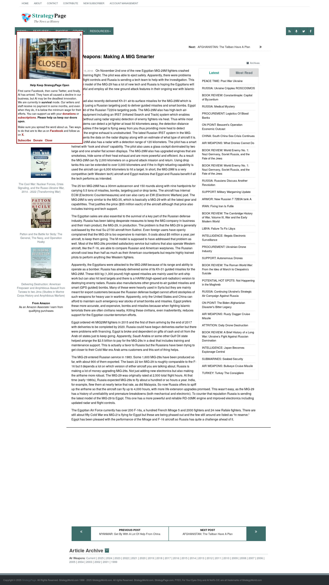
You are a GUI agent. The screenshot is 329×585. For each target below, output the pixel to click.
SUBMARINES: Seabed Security (222, 359)
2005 (72, 562)
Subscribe (24, 140)
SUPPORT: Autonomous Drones (222, 258)
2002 (97, 562)
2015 (184, 558)
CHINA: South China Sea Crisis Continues (228, 136)
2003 (89, 562)
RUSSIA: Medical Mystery (218, 106)
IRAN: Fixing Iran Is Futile (218, 206)
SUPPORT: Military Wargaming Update (226, 192)
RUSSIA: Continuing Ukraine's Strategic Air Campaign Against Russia (227, 293)
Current (90, 558)
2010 (226, 558)
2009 (235, 558)
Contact (52, 3)
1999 (114, 562)
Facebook (56, 131)
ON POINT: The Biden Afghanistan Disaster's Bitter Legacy (223, 305)
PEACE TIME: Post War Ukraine (222, 81)
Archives (255, 63)
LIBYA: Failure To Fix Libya (218, 228)
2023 (117, 558)
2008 (243, 558)
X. (23, 134)
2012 (210, 558)
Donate (38, 140)
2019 (151, 558)
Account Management (124, 3)
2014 (193, 558)
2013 (201, 558)
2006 (260, 558)
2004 (81, 562)
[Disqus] (168, 475)
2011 (218, 558)
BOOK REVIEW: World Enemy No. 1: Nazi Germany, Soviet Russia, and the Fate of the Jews (226, 154)
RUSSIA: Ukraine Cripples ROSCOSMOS (228, 88)
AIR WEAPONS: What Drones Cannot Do (228, 143)
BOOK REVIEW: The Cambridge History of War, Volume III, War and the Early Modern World (227, 217)
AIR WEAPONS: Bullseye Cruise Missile (227, 366)
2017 (168, 558)
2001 (106, 562)
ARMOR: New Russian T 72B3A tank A (227, 199)
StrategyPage (29, 580)
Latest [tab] (214, 72)
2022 (126, 558)
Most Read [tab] (244, 72)
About (38, 3)
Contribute (70, 3)
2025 (101, 558)
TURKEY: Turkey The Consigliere (223, 373)
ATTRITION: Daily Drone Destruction (225, 325)
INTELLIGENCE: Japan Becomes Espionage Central (223, 349)
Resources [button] (99, 31)
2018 (159, 558)
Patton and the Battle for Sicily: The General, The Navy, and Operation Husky (41, 238)
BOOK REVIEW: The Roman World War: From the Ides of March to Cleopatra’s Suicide (227, 269)
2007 (251, 558)
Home (25, 3)
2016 (176, 558)
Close (48, 140)
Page (49, 17)
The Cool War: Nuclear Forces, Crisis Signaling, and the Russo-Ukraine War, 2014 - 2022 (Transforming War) (41, 187)
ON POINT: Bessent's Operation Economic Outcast (222, 127)
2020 (143, 558)
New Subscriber (93, 3)
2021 (134, 558)
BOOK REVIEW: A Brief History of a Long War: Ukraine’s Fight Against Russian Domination (228, 336)
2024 (109, 558)
